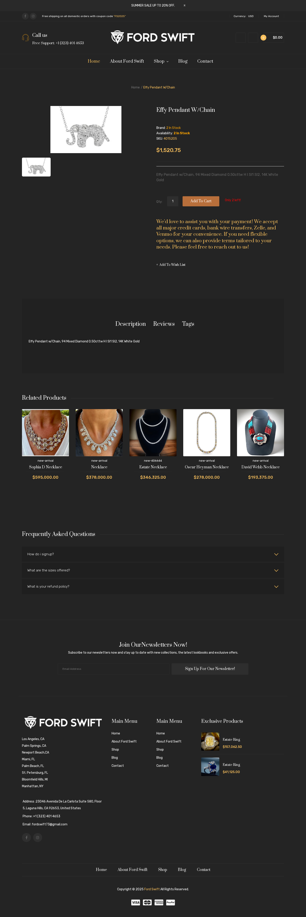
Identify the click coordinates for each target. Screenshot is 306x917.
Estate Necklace (153, 467)
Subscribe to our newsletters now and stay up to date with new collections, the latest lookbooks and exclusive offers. (153, 653)
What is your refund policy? (48, 586)
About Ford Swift (124, 741)
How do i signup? (40, 554)
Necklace (99, 467)
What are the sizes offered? (48, 570)
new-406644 (153, 460)
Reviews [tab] (164, 324)
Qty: (159, 202)
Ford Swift (152, 889)
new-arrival (46, 460)
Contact (118, 766)
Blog (115, 758)
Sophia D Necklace (45, 467)
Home (135, 87)
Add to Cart (200, 201)
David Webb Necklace (260, 467)
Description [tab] (130, 324)
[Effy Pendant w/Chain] (36, 167)
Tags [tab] (188, 324)
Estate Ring (231, 740)
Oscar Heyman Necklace (207, 467)
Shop (115, 750)
